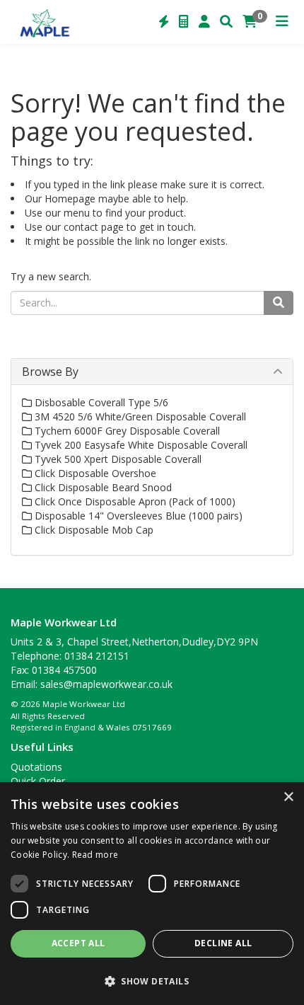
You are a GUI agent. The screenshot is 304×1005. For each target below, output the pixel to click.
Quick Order (38, 781)
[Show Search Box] (226, 22)
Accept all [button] (78, 943)
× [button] (288, 797)
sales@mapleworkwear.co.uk (106, 684)
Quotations (36, 767)
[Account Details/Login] (204, 22)
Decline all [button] (223, 943)
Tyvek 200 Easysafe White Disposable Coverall (139, 445)
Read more (95, 855)
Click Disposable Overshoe (94, 473)
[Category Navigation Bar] (282, 22)
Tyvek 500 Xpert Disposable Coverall (116, 459)
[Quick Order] (164, 22)
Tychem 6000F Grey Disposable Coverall (126, 430)
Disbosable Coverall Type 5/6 (100, 402)
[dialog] (152, 893)
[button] (152, 980)
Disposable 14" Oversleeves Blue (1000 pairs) (137, 515)
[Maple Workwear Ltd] (47, 22)
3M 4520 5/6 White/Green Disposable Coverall (139, 416)
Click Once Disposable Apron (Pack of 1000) (133, 501)
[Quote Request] (184, 22)
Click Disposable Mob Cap (92, 529)
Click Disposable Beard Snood (102, 487)
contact (81, 227)
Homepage (70, 198)
